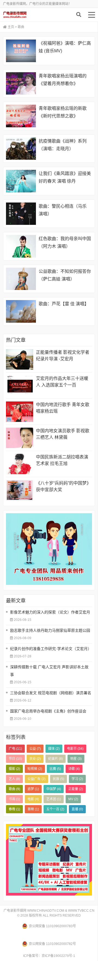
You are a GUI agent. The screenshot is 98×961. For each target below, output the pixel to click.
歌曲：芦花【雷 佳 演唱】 (64, 303)
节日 (15, 759)
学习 (77, 779)
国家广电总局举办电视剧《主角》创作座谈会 (48, 711)
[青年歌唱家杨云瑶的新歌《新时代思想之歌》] (21, 116)
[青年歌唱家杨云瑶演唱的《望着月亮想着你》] (21, 83)
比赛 (55, 769)
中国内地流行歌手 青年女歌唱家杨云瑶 (62, 407)
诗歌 (74, 769)
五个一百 (55, 809)
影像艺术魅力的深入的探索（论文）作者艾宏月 (50, 612)
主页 (11, 27)
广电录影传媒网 (29, 14)
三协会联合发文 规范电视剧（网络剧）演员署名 (50, 693)
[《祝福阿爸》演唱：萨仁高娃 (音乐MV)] (21, 51)
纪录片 (55, 759)
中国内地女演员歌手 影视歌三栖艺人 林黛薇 (62, 434)
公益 (35, 749)
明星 (76, 759)
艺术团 (53, 799)
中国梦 (53, 789)
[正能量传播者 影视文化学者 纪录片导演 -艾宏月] (19, 359)
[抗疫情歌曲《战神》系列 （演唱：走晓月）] (21, 148)
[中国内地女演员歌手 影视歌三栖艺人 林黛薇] (19, 438)
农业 (35, 759)
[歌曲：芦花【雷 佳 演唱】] (21, 311)
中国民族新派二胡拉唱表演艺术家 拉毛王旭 (62, 460)
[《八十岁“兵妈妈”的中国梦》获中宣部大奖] (19, 490)
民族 (58, 779)
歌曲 (14, 789)
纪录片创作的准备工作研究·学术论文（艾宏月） (50, 648)
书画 (14, 799)
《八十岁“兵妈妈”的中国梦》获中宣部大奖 (63, 486)
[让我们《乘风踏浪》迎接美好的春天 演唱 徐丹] (21, 181)
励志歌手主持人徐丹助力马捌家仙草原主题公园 (50, 630)
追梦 (33, 789)
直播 (77, 809)
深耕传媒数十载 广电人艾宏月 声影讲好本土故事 (49, 671)
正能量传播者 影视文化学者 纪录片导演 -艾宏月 (62, 355)
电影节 (75, 749)
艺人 (14, 779)
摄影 (14, 769)
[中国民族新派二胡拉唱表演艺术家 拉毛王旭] (19, 464)
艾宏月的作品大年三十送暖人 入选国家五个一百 (62, 381)
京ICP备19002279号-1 (58, 956)
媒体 (54, 749)
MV (73, 799)
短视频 (34, 769)
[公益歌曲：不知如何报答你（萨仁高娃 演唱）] (21, 279)
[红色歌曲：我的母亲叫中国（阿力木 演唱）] (21, 246)
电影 (33, 799)
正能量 (75, 789)
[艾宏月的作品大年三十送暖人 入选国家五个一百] (19, 385)
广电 (15, 749)
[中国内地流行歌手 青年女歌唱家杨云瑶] (19, 411)
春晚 (14, 809)
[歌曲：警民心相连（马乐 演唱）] (21, 214)
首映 (33, 809)
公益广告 (36, 779)
